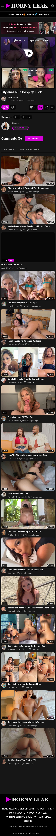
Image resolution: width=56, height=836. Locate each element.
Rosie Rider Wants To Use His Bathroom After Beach (31, 608)
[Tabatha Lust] (3, 342)
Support (41, 809)
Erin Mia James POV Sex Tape (21, 417)
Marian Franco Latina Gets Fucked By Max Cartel (29, 226)
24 (7, 107)
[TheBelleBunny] (3, 304)
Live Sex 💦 (32, 14)
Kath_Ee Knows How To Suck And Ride (24, 684)
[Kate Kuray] (3, 723)
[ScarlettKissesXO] (3, 647)
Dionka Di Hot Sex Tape (18, 493)
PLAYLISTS (20, 813)
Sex (16, 117)
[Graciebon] (3, 570)
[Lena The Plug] (3, 456)
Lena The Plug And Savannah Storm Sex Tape (27, 455)
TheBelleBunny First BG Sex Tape (22, 303)
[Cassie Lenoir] (3, 189)
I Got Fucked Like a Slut (11, 265)
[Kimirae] (3, 761)
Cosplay (26, 117)
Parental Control (15, 817)
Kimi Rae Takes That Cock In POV (22, 760)
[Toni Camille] (3, 532)
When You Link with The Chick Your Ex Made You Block (28, 188)
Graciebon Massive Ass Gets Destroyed (25, 570)
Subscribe (20, 128)
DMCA (48, 817)
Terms (50, 809)
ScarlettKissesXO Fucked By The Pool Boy (26, 646)
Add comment (33, 138)
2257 (45, 813)
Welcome (14, 809)
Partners (38, 817)
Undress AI (44, 14)
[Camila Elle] (3, 380)
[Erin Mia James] (3, 418)
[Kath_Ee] (3, 685)
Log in (32, 809)
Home (5, 809)
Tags (11, 813)
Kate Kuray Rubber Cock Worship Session (26, 722)
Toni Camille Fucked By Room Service (24, 531)
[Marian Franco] (3, 227)
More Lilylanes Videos (29, 149)
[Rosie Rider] (3, 609)
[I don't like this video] (13, 107)
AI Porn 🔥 (20, 14)
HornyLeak (23, 833)
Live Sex (10, 14)
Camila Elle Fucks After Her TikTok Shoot (25, 379)
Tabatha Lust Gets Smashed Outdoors (24, 341)
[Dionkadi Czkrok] (3, 494)
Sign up (24, 809)
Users (29, 817)
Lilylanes (16, 123)
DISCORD (28, 821)
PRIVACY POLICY (34, 813)
